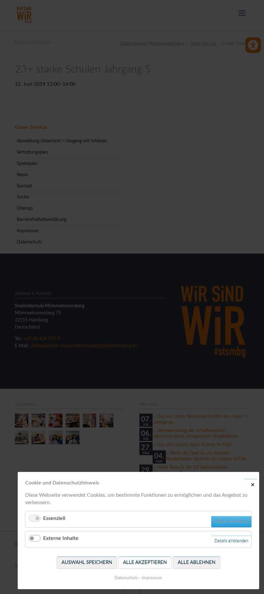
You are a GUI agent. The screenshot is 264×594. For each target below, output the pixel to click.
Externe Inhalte (61, 538)
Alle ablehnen (196, 562)
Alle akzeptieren (145, 562)
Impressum (152, 578)
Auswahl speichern (86, 562)
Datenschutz (126, 578)
